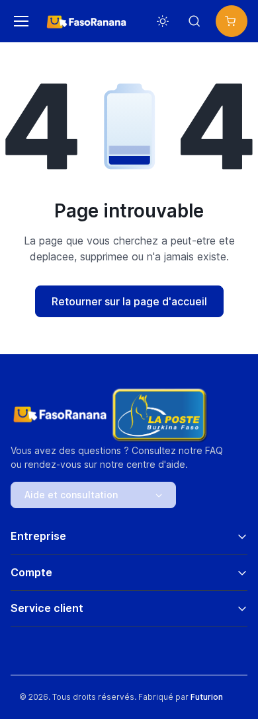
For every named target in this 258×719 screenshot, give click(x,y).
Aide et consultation (71, 494)
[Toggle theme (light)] (163, 21)
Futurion (207, 697)
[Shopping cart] (231, 21)
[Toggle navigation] (19, 21)
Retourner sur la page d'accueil (129, 301)
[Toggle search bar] (194, 21)
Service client (47, 608)
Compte (31, 572)
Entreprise (38, 536)
